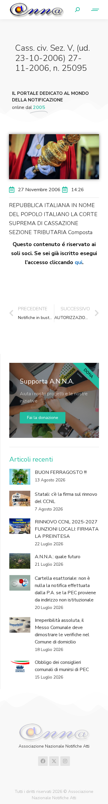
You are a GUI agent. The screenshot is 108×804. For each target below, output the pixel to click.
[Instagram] (65, 761)
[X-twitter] (54, 761)
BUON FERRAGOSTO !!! (61, 472)
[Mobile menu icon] (92, 10)
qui (78, 262)
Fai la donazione (42, 417)
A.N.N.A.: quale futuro (57, 556)
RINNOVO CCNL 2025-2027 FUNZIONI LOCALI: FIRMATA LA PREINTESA (67, 529)
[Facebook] (43, 761)
